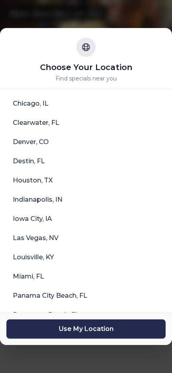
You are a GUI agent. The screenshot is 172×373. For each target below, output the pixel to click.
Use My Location (86, 329)
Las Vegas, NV (35, 238)
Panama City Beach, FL (50, 295)
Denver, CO (31, 142)
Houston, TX (33, 180)
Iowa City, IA (32, 219)
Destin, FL (29, 161)
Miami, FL (28, 276)
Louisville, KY (33, 257)
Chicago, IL (30, 103)
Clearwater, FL (36, 122)
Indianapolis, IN (37, 199)
